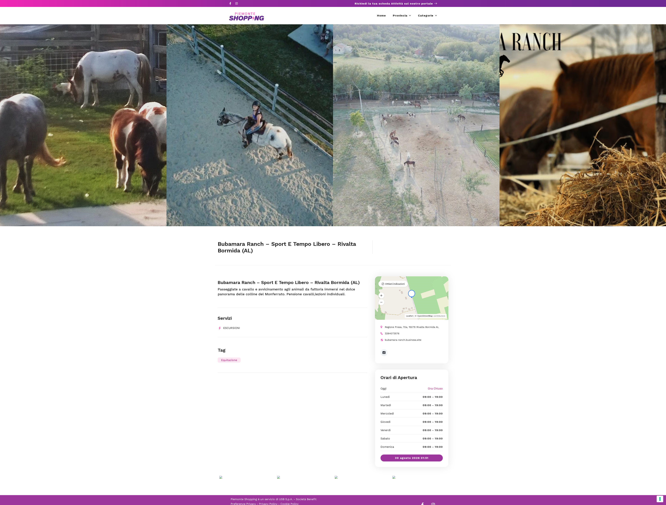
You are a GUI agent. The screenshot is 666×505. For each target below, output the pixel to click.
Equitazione (229, 360)
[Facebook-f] (230, 3)
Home (381, 15)
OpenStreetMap (425, 316)
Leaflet (409, 316)
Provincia (400, 15)
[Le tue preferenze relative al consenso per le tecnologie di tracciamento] (660, 499)
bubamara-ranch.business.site (403, 339)
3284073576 (392, 333)
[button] (381, 296)
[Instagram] (236, 3)
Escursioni (231, 328)
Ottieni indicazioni (395, 284)
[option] (83, 125)
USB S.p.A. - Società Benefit (298, 499)
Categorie (425, 15)
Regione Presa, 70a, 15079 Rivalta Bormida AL (412, 327)
